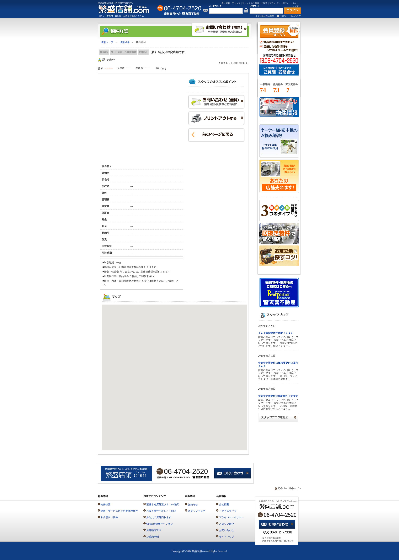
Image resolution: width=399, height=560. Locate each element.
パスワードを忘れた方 (290, 16)
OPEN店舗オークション (159, 523)
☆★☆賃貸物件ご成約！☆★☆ (275, 333)
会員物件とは (277, 86)
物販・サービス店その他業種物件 (119, 510)
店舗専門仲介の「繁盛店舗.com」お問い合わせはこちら (232, 473)
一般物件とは (264, 86)
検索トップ (107, 42)
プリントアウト (216, 118)
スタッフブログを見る (278, 417)
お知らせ (193, 504)
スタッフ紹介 (226, 523)
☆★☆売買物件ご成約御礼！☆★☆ (278, 395)
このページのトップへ (285, 488)
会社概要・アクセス (231, 3)
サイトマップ (226, 536)
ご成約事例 (152, 536)
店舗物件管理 (153, 530)
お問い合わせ (216, 101)
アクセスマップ (227, 510)
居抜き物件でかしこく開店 (161, 510)
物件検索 (106, 504)
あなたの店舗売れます (158, 517)
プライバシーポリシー (279, 3)
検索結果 (125, 42)
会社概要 (224, 504)
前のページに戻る (216, 135)
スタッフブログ (196, 510)
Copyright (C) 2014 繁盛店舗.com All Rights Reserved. (200, 551)
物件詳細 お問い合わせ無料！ (220, 29)
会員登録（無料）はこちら (280, 31)
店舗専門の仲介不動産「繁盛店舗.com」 (126, 9)
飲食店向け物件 (109, 517)
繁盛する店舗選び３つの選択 (162, 504)
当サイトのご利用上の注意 (254, 3)
